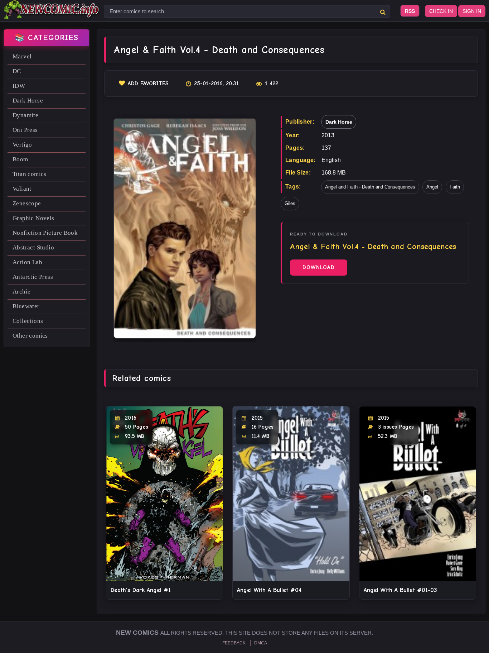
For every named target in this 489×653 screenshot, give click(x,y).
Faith (455, 187)
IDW (19, 85)
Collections (28, 321)
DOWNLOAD (318, 267)
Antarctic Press (33, 276)
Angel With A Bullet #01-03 (400, 590)
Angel (432, 187)
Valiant (22, 188)
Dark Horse (28, 100)
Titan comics (30, 174)
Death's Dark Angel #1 (141, 590)
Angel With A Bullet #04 (269, 590)
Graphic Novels (33, 218)
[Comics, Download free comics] (52, 14)
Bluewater (26, 306)
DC (17, 71)
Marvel (22, 56)
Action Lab (27, 262)
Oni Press (25, 130)
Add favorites (148, 83)
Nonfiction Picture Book (45, 232)
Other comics (30, 335)
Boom (20, 159)
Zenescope (27, 203)
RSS (410, 11)
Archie (21, 291)
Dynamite (25, 115)
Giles (290, 203)
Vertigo (22, 144)
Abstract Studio (33, 247)
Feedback (234, 642)
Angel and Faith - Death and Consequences (370, 187)
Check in (441, 11)
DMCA (260, 642)
